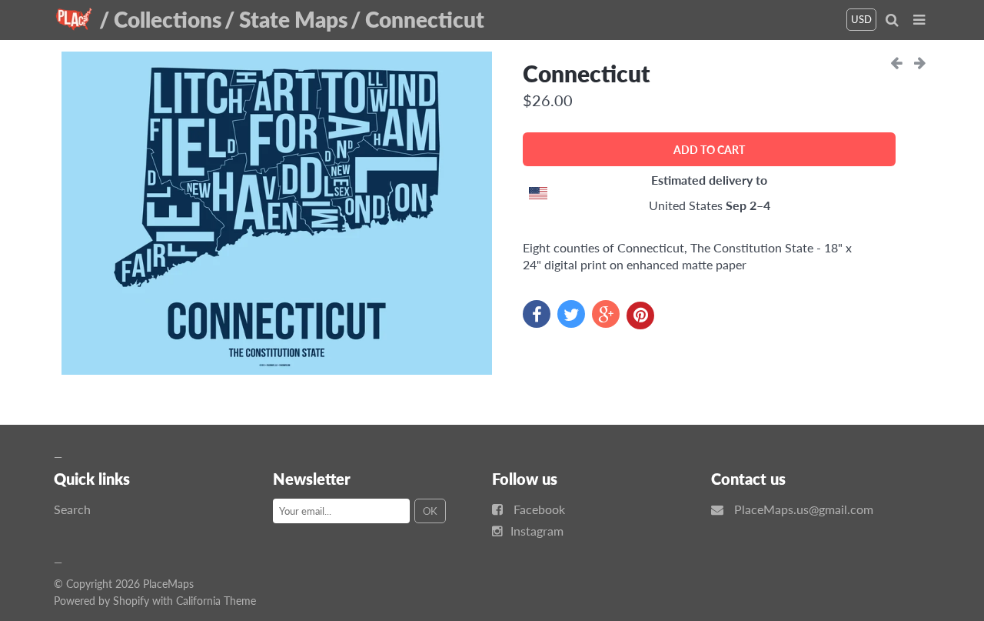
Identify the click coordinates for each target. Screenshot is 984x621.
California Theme (216, 600)
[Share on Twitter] (571, 314)
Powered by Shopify (101, 600)
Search (72, 509)
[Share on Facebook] (536, 314)
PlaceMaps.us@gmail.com (803, 509)
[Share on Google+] (606, 314)
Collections (167, 19)
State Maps (293, 19)
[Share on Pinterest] (640, 315)
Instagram (536, 530)
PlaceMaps (168, 583)
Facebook (539, 509)
